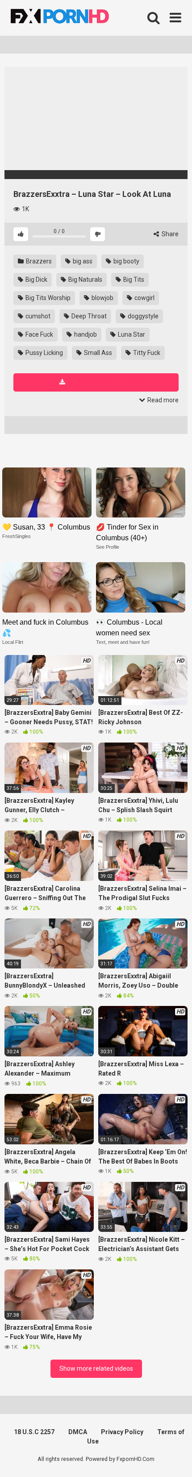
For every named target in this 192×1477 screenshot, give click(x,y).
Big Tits (133, 279)
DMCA (77, 1431)
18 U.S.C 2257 (34, 1431)
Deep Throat (88, 316)
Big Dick (35, 279)
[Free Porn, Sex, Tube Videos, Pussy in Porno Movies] (71, 18)
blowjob (101, 297)
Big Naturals (84, 279)
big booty (125, 261)
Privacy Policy (122, 1431)
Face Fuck (38, 334)
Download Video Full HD (100, 382)
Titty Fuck (146, 352)
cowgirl (143, 297)
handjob (85, 334)
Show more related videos (96, 1368)
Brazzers (38, 261)
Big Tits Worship (47, 297)
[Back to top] (175, 1459)
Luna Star (131, 334)
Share (169, 234)
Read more (162, 400)
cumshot (37, 316)
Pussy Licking (43, 352)
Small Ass (97, 352)
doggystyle (142, 316)
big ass (81, 261)
